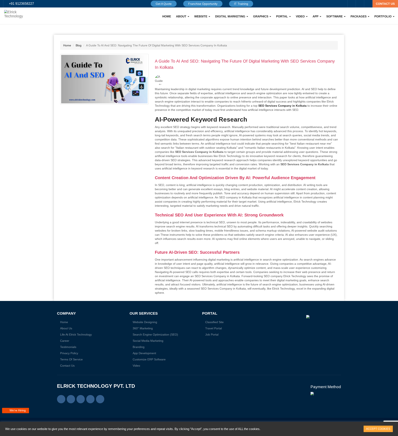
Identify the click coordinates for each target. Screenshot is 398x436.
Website (201, 16)
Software (334, 16)
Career (64, 340)
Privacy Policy (69, 353)
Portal (282, 16)
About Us (66, 328)
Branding (138, 347)
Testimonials (68, 347)
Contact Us (67, 365)
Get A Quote (164, 3)
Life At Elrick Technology (76, 334)
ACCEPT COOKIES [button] (378, 428)
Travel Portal (213, 328)
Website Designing (145, 322)
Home (166, 16)
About (181, 16)
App (316, 16)
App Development (144, 353)
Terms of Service (71, 359)
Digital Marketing (230, 16)
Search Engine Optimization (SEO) (155, 334)
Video (301, 16)
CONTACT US (385, 3)
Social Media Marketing (148, 340)
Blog (78, 45)
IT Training (241, 3)
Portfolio (383, 16)
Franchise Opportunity (202, 3)
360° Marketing (143, 328)
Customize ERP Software (149, 359)
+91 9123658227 (21, 3)
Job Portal (211, 334)
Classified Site (214, 322)
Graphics (261, 16)
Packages (359, 16)
